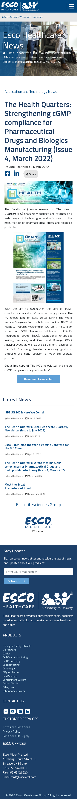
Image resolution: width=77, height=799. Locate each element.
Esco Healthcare (15, 418)
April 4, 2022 (34, 454)
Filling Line (8, 687)
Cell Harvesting (11, 665)
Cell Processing (11, 661)
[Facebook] (6, 711)
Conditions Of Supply (16, 736)
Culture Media (10, 683)
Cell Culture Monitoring (15, 657)
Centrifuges (9, 668)
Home (10, 52)
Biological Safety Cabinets (17, 646)
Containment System (14, 680)
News (20, 52)
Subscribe (15, 581)
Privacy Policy (11, 731)
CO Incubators (11, 672)
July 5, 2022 (33, 436)
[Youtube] (12, 711)
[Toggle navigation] (72, 6)
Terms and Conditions (16, 727)
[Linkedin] (27, 711)
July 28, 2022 (34, 418)
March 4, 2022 (34, 476)
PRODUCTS (12, 635)
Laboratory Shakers (14, 691)
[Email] (20, 711)
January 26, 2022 (36, 494)
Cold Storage (10, 676)
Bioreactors (9, 650)
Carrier (6, 653)
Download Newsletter (38, 379)
